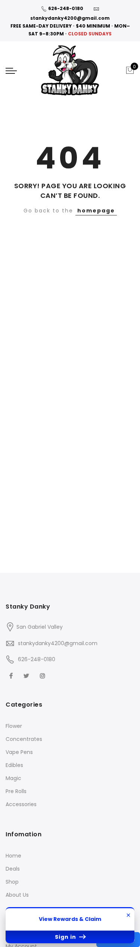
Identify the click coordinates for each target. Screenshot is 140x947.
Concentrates (24, 739)
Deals (13, 868)
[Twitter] (27, 675)
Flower (14, 726)
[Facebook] (12, 675)
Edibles (14, 765)
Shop (12, 882)
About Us (17, 895)
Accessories (21, 804)
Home (13, 855)
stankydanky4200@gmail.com (70, 18)
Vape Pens (19, 752)
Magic (13, 778)
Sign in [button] (66, 937)
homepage (96, 210)
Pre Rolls (16, 791)
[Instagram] (43, 675)
